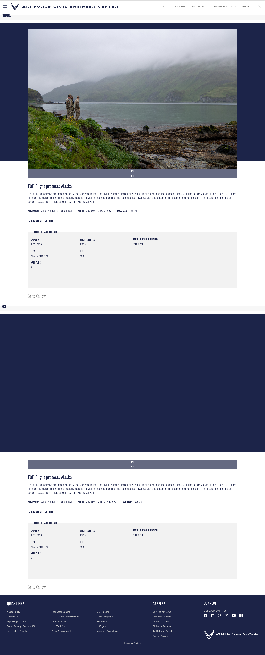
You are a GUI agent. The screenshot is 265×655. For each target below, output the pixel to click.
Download (36, 221)
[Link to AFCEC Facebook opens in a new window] (206, 615)
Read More (138, 244)
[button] (4, 6)
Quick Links (15, 603)
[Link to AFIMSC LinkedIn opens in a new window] (213, 615)
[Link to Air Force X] (227, 615)
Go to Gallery (37, 296)
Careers (159, 603)
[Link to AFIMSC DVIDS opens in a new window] (241, 615)
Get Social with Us (215, 610)
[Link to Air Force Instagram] (220, 615)
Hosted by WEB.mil (132, 643)
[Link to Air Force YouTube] (234, 615)
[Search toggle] (259, 6)
